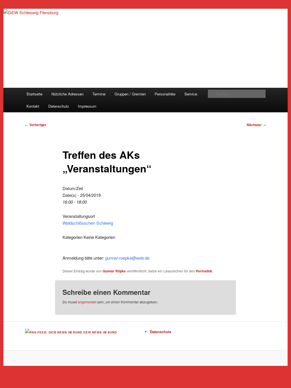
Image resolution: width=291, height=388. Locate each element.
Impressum (87, 106)
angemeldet (87, 301)
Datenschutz (58, 106)
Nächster (256, 124)
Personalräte (165, 94)
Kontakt (32, 106)
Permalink (204, 271)
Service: (191, 94)
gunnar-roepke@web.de (127, 258)
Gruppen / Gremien (130, 94)
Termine (98, 94)
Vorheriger (35, 124)
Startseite (34, 94)
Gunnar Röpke (114, 271)
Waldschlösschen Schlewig (88, 223)
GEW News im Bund (100, 332)
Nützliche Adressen (67, 94)
